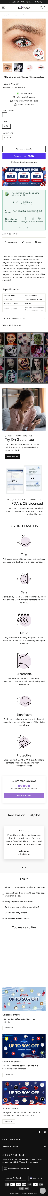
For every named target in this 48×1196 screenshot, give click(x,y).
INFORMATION (10, 1146)
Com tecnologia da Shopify (30, 1193)
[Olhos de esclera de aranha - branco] (4, 971)
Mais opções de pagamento (24, 162)
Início (4, 15)
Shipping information (13, 318)
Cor (8, 110)
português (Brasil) (13, 1178)
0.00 (6, 126)
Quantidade (8, 133)
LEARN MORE (12, 456)
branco (4, 115)
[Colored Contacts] (24, 999)
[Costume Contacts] (24, 1046)
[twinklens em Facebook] (39, 1131)
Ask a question (10, 234)
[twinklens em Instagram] (44, 1131)
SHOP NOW (9, 1028)
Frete (4, 88)
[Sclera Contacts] (24, 1093)
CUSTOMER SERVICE (14, 1139)
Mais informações (24, 228)
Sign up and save (13, 1155)
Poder (5, 122)
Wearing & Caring (11, 325)
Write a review (24, 795)
